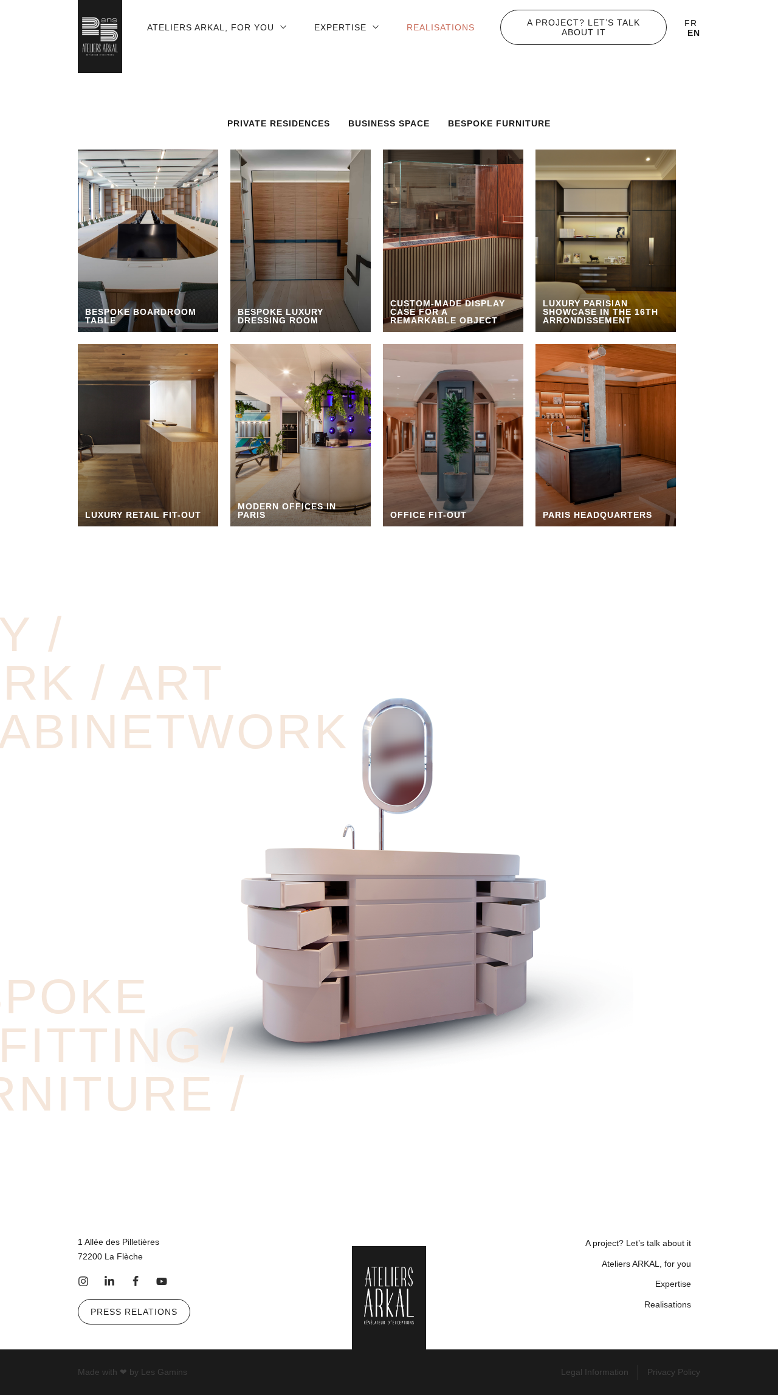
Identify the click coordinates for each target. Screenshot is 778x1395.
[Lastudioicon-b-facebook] (135, 1281)
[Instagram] (83, 1281)
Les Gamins (164, 1372)
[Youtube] (161, 1281)
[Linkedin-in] (109, 1281)
